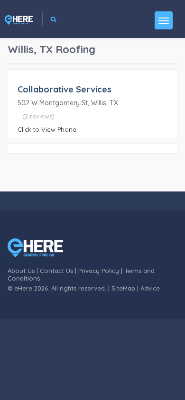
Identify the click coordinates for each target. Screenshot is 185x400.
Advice (150, 288)
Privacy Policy (98, 270)
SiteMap (123, 288)
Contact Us (56, 270)
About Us (21, 270)
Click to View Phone (47, 129)
